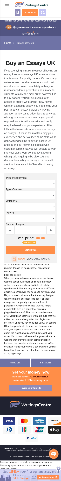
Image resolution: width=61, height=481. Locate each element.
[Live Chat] (54, 454)
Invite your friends (31, 388)
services (45, 362)
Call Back (17, 12)
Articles (15, 362)
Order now (30, 12)
